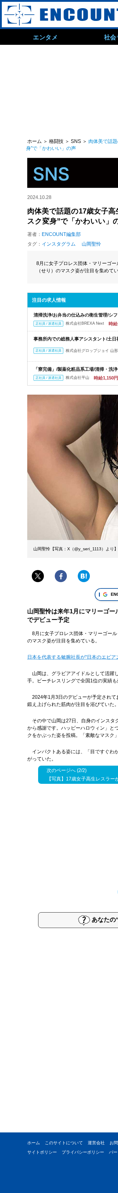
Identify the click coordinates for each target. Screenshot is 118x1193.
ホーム (33, 1143)
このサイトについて (64, 1143)
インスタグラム (59, 244)
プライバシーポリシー (83, 1152)
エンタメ (45, 36)
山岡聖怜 (91, 244)
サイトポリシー (42, 1152)
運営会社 (96, 1143)
